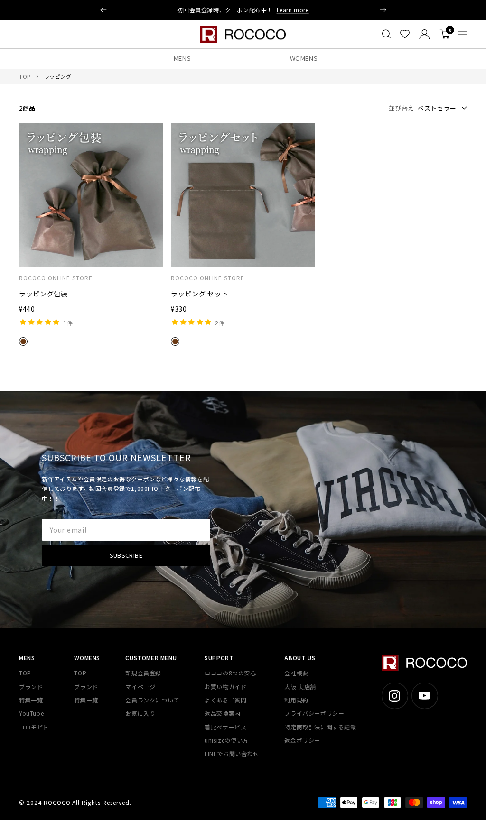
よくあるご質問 (225, 700)
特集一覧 (31, 700)
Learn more (293, 10)
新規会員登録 (143, 673)
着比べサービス (225, 727)
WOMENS (304, 58)
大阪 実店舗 (300, 687)
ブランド (31, 687)
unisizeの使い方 (227, 740)
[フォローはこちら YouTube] (424, 696)
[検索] (386, 34)
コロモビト (34, 727)
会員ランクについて (152, 700)
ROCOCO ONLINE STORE (56, 278)
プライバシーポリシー (314, 713)
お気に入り (140, 713)
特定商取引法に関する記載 (320, 727)
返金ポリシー (302, 740)
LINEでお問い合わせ (232, 753)
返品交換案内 (223, 713)
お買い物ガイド (225, 687)
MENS (182, 58)
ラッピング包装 (43, 293)
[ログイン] (424, 34)
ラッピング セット (199, 293)
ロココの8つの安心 (230, 673)
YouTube (31, 713)
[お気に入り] (405, 34)
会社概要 (296, 673)
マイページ (140, 687)
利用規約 (296, 700)
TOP (24, 76)
